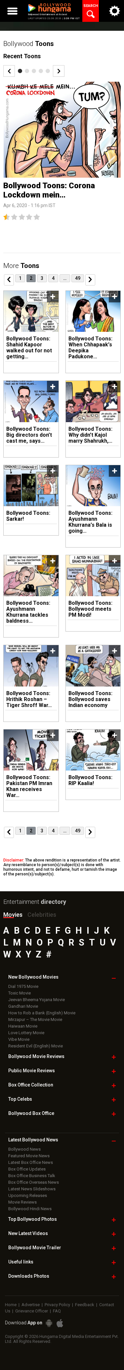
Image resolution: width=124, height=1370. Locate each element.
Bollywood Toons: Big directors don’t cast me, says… (29, 435)
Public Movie (31, 1070)
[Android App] (49, 1323)
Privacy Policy (57, 1304)
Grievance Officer (31, 1310)
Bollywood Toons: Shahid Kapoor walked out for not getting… (29, 347)
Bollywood (34, 1247)
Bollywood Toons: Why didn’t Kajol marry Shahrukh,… (90, 435)
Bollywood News (24, 1149)
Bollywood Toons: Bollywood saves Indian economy (90, 699)
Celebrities (41, 914)
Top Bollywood (32, 1219)
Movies (12, 914)
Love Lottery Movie (26, 1032)
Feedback (84, 1304)
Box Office (30, 1084)
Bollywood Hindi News (30, 1208)
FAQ (57, 1310)
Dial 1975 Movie (23, 986)
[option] (62, 151)
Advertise (30, 1304)
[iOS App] (60, 1323)
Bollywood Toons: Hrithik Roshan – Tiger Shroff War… (29, 699)
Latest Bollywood (33, 1139)
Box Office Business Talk (31, 1175)
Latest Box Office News (30, 1162)
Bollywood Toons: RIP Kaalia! (90, 780)
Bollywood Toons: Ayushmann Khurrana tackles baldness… (28, 612)
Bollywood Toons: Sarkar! (28, 516)
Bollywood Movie (36, 1056)
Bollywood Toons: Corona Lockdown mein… (49, 190)
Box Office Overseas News (33, 1182)
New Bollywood (33, 977)
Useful (20, 1261)
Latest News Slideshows (32, 1188)
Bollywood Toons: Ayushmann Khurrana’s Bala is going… (90, 522)
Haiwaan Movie (22, 1026)
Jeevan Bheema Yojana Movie (36, 999)
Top (20, 1099)
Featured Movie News (29, 1155)
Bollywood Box (31, 1113)
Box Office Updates (27, 1169)
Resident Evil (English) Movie (35, 1045)
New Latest (28, 1233)
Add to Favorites (53, 296)
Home (11, 1304)
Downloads (28, 1276)
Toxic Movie (19, 993)
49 (77, 278)
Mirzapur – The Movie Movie (35, 1019)
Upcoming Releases (27, 1195)
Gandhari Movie (23, 1006)
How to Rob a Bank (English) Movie (41, 1012)
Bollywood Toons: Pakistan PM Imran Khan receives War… (29, 786)
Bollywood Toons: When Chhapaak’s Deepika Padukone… (90, 347)
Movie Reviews (22, 1202)
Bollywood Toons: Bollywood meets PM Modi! (90, 609)
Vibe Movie (18, 1039)
